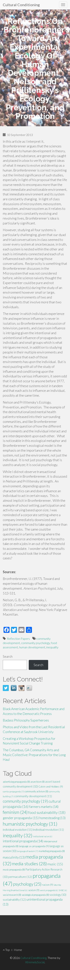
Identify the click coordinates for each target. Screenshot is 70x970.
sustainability (14, 899)
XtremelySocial (34, 962)
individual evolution (17, 829)
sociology (57, 894)
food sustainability (47, 812)
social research (12, 894)
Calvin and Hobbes (50, 786)
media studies (29, 863)
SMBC (63, 890)
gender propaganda (21, 818)
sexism (33, 890)
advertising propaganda (16, 781)
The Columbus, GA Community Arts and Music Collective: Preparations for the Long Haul (34, 754)
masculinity (14, 857)
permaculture (20, 877)
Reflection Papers (18, 638)
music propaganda (14, 869)
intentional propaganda (23, 841)
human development (32, 647)
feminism (15, 812)
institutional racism (42, 836)
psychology (27, 884)
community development (33, 796)
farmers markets (44, 806)
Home (18, 949)
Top (7, 949)
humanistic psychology (30, 824)
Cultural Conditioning (21, 4)
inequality (52, 647)
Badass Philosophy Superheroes (26, 720)
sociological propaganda (35, 894)
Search (8, 656)
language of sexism (27, 851)
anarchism (37, 781)
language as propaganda (34, 846)
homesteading (52, 818)
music (55, 864)
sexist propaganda (49, 890)
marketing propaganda (52, 851)
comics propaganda (13, 791)
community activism (36, 791)
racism (47, 884)
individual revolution (48, 829)
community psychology (35, 643)
